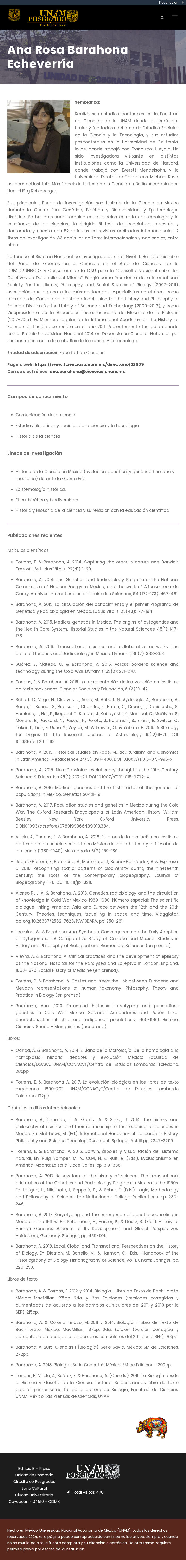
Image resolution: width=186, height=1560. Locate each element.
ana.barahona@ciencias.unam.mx (87, 371)
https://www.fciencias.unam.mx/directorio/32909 (89, 364)
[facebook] (183, 2)
